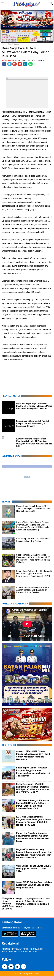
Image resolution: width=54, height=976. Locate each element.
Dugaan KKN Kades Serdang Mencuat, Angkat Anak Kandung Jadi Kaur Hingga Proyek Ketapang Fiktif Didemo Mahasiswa (34, 853)
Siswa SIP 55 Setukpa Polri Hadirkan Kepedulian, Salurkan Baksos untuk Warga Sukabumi (34, 885)
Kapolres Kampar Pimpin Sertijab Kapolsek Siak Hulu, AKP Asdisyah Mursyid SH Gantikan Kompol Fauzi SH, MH (34, 442)
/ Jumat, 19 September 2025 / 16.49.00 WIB (29, 60)
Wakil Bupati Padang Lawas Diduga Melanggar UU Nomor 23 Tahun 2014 (33, 868)
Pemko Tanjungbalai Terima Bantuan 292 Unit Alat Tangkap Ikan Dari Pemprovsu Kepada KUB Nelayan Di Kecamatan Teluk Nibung (32, 526)
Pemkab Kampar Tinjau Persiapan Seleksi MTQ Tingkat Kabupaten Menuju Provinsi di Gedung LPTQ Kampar (34, 406)
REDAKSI (6, 949)
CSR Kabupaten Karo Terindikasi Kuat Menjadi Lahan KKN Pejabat (33, 539)
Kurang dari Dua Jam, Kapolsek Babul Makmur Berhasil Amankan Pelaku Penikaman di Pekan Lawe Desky (32, 837)
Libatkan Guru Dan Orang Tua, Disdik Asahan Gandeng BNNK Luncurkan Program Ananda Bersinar (32, 590)
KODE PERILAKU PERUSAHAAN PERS (19, 951)
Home (4, 44)
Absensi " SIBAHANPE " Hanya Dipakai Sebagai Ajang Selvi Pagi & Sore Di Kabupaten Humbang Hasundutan (33, 755)
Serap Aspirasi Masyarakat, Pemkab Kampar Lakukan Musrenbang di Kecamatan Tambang (32, 423)
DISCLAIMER (36, 949)
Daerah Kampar (14, 44)
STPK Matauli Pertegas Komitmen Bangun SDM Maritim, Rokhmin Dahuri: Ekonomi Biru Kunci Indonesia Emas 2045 (32, 804)
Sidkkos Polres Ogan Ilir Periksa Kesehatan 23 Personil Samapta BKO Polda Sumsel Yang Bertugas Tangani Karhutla (33, 559)
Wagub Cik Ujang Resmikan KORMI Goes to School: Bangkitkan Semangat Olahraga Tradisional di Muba (33, 902)
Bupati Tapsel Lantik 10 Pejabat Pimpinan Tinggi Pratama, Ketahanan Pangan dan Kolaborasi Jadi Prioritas (33, 771)
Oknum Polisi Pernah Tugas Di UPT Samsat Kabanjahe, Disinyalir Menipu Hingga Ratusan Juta (33, 508)
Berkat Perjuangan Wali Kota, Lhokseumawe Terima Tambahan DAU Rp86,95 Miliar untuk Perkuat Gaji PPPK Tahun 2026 (32, 788)
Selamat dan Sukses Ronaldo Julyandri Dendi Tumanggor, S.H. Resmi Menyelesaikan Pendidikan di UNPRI (34, 573)
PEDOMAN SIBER (20, 949)
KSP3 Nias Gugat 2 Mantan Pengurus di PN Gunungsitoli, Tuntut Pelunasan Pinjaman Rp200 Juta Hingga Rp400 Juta (33, 820)
